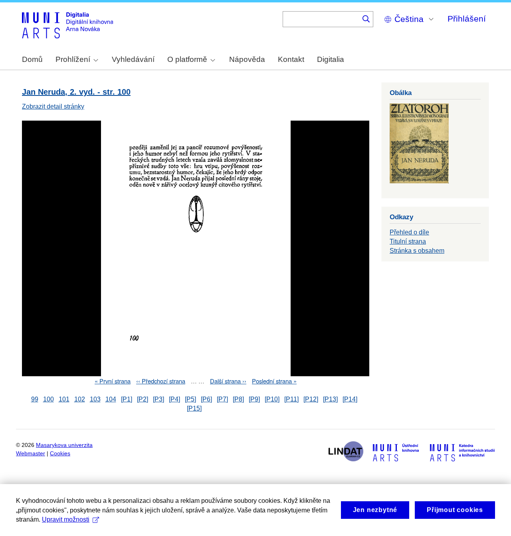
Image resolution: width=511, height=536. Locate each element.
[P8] (238, 399)
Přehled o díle (409, 232)
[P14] (350, 399)
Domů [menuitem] (32, 59)
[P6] (206, 399)
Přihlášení (467, 18)
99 (34, 399)
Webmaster (30, 454)
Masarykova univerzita (64, 445)
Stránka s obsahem (417, 250)
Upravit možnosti (65, 519)
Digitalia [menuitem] (330, 59)
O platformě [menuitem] (187, 59)
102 (79, 399)
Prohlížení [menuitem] (72, 59)
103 (95, 399)
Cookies (60, 454)
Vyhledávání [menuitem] (133, 59)
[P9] (254, 399)
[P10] (272, 399)
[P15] (194, 408)
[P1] (126, 399)
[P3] (158, 399)
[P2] (142, 399)
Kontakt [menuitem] (291, 59)
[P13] (330, 399)
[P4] (174, 399)
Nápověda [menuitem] (247, 59)
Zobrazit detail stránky (53, 106)
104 (110, 399)
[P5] (190, 399)
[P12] (310, 399)
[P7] (222, 399)
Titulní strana (408, 241)
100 (48, 399)
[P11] (291, 399)
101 (64, 399)
